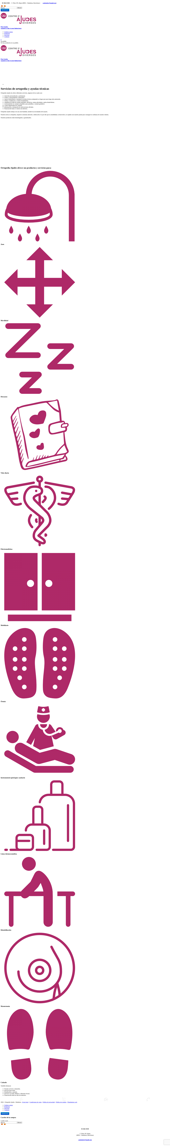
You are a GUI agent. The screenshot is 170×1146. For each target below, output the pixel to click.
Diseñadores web (72, 1102)
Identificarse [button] (5, 10)
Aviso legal (25, 1102)
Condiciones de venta (35, 1102)
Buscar (19, 7)
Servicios (6, 35)
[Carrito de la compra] (64, 1099)
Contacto (6, 36)
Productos (7, 33)
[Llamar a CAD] (148, 1099)
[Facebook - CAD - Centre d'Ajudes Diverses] (58, 3)
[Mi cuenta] (22, 1099)
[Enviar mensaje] (106, 1099)
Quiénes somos (8, 32)
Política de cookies (61, 1102)
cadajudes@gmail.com (49, 3)
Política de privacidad (49, 1102)
